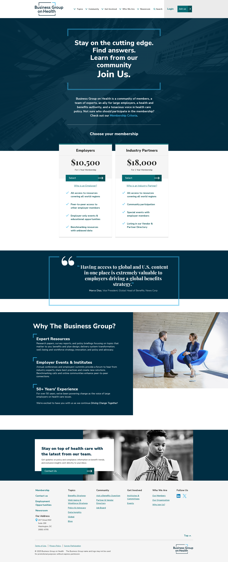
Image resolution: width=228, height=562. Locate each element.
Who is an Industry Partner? (142, 185)
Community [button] (93, 9)
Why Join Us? (158, 504)
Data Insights (74, 512)
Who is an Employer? (85, 185)
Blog (70, 521)
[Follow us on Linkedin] (179, 495)
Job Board (101, 507)
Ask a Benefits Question (108, 495)
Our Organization (161, 500)
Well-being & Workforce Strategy (78, 502)
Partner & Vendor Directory (104, 502)
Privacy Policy (55, 546)
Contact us (41, 495)
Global (71, 516)
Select (72, 178)
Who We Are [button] (128, 9)
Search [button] (159, 9)
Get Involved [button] (110, 9)
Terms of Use (41, 546)
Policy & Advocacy (77, 507)
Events (130, 503)
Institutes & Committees (133, 497)
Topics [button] (79, 9)
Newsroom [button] (145, 9)
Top (186, 535)
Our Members (159, 495)
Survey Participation (72, 546)
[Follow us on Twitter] (185, 495)
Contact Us (51, 471)
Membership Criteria (123, 116)
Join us (183, 8)
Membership (42, 490)
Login (170, 8)
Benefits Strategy (77, 495)
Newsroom (41, 510)
